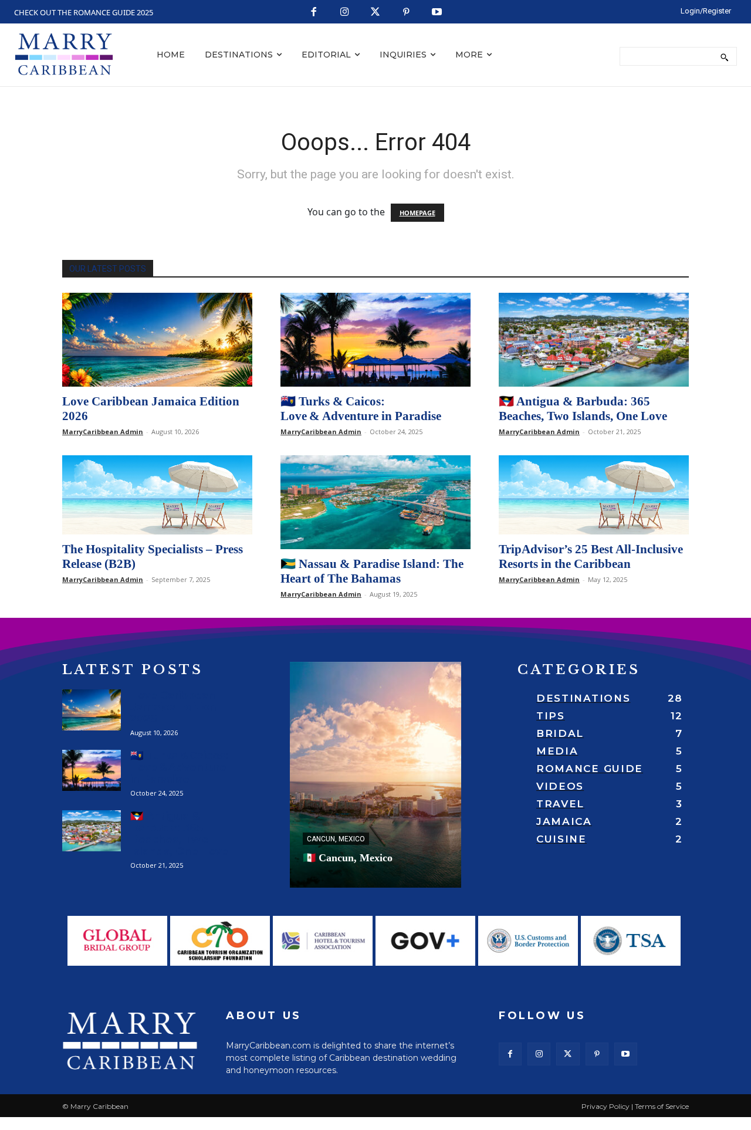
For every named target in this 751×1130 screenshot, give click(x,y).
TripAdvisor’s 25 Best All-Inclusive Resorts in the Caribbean (591, 556)
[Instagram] (344, 12)
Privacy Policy (605, 1106)
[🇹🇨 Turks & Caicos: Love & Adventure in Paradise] (375, 340)
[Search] (724, 56)
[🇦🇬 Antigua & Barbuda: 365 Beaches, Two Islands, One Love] (594, 340)
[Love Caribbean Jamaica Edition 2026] (157, 340)
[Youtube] (437, 12)
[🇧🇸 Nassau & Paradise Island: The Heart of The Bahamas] (375, 502)
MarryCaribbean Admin (102, 431)
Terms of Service (662, 1106)
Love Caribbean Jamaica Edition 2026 (173, 707)
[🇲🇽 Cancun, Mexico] (375, 775)
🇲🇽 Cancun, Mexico (348, 858)
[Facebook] (314, 12)
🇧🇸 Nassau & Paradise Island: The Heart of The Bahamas (372, 571)
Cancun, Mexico (336, 839)
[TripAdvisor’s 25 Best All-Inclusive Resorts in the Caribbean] (594, 494)
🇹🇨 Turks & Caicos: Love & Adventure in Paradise (360, 408)
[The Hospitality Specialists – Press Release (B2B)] (157, 494)
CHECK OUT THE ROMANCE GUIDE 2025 (83, 12)
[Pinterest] (406, 12)
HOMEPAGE (417, 212)
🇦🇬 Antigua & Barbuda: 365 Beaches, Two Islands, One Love (583, 408)
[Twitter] (375, 12)
